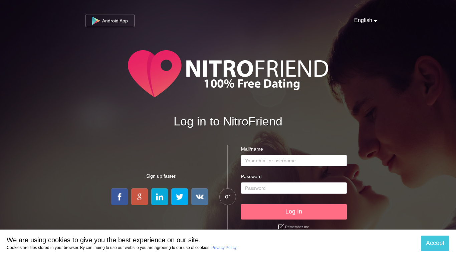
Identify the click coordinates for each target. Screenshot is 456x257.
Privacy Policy (224, 247)
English (363, 20)
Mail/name (252, 149)
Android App (114, 20)
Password (251, 176)
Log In (293, 211)
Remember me (297, 227)
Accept (435, 243)
